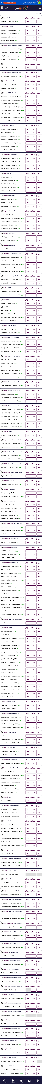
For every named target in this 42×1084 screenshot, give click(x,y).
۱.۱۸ (28, 34)
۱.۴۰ (28, 249)
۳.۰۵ (39, 59)
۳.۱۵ (39, 103)
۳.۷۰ (39, 49)
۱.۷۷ (39, 295)
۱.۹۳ (28, 49)
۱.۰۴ (28, 690)
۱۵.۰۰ (28, 611)
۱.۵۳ (28, 136)
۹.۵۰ (39, 146)
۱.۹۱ (28, 317)
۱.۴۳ (28, 225)
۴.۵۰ (39, 136)
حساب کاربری (4, 1082)
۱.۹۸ (39, 467)
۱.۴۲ (28, 693)
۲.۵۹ (34, 935)
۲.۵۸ (39, 240)
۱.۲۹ (39, 420)
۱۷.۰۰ (28, 110)
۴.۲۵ (34, 76)
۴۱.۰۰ (39, 990)
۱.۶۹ (39, 121)
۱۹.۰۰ (39, 772)
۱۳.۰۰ (39, 34)
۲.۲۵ (39, 271)
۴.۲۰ (34, 52)
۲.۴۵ (28, 363)
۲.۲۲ (28, 180)
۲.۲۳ (39, 496)
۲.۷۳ (28, 237)
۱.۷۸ (28, 662)
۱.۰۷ (28, 772)
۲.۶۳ (28, 143)
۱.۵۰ (39, 199)
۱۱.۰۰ (39, 686)
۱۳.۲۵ (28, 515)
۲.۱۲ (39, 385)
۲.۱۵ (39, 842)
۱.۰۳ (39, 1032)
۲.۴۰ (28, 56)
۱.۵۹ (28, 679)
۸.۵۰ (28, 321)
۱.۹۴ (28, 332)
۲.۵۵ (28, 947)
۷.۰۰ (39, 30)
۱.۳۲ (39, 570)
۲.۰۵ (28, 397)
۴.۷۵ (34, 107)
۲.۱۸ (39, 206)
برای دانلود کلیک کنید (9, 2)
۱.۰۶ (39, 597)
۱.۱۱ (39, 110)
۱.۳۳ (28, 100)
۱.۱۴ (39, 866)
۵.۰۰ (34, 30)
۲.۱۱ (28, 133)
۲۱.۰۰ (28, 597)
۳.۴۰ (34, 85)
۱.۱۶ (28, 416)
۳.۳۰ (34, 40)
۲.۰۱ (28, 103)
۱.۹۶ (28, 117)
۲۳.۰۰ (28, 604)
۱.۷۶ (39, 348)
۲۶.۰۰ (28, 573)
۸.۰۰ (34, 314)
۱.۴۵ (39, 512)
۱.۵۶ (28, 705)
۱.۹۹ (28, 303)
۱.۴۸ (39, 37)
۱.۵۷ (39, 344)
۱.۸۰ (28, 184)
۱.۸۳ (28, 607)
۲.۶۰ (39, 114)
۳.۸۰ (34, 121)
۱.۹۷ (28, 915)
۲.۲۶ (39, 763)
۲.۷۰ (28, 206)
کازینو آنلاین (12, 1082)
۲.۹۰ (34, 165)
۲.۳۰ (39, 307)
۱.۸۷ (28, 88)
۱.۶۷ (39, 455)
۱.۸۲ (28, 264)
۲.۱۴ (39, 169)
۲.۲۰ (28, 652)
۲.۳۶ (39, 374)
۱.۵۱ (28, 76)
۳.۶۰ (34, 49)
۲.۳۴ (39, 85)
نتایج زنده (21, 1082)
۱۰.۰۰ (39, 22)
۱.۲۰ (28, 68)
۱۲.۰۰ (39, 314)
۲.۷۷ (39, 56)
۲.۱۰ (39, 261)
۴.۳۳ (34, 37)
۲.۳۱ (28, 114)
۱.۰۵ (39, 573)
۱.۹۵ (28, 360)
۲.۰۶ (28, 666)
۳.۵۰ (34, 56)
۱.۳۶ (28, 129)
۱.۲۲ (28, 22)
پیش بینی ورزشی (37, 1082)
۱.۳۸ (28, 30)
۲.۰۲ (39, 554)
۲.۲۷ (39, 228)
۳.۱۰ (39, 162)
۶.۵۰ (28, 107)
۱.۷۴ (28, 283)
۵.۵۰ (39, 76)
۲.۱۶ (39, 40)
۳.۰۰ (34, 162)
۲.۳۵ (39, 669)
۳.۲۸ (34, 363)
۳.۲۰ (28, 40)
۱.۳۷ (39, 566)
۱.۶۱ (39, 187)
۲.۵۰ (39, 237)
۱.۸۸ (28, 139)
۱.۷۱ (28, 423)
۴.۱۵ (34, 199)
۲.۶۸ (28, 85)
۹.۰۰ (39, 409)
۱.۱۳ (28, 427)
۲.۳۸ (28, 59)
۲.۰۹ (39, 558)
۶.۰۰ (34, 22)
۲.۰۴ (28, 444)
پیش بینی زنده (29, 1082)
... (28, 874)
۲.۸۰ (28, 177)
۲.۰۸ (28, 191)
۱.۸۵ (28, 268)
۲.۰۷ (39, 476)
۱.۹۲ (39, 218)
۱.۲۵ (39, 413)
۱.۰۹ (39, 515)
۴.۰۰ (28, 121)
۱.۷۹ (28, 717)
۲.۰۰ (39, 534)
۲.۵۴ (28, 228)
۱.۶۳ (28, 956)
